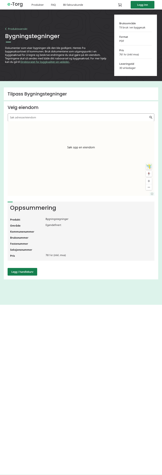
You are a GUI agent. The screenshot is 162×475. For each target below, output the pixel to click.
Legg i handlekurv (22, 272)
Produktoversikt (17, 29)
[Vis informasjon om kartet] (152, 193)
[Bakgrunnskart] (149, 166)
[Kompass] (149, 174)
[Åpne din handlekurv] (121, 5)
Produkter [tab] (37, 5)
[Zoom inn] (149, 181)
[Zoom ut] (149, 187)
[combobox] (79, 117)
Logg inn (142, 5)
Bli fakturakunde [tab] (73, 5)
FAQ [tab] (53, 5)
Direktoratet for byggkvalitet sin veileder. (44, 62)
